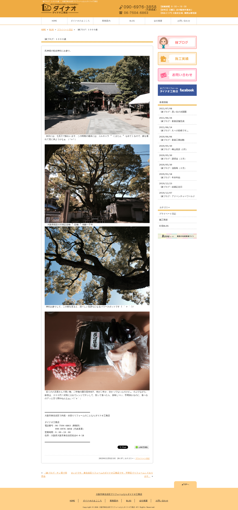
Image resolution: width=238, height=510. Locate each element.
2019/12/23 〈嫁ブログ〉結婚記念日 (170, 185)
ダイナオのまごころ (80, 21)
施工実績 (163, 220)
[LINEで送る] (142, 447)
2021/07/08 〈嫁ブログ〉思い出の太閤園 (173, 110)
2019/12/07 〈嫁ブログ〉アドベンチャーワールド (177, 194)
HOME (54, 21)
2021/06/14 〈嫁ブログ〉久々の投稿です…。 (174, 129)
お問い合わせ (183, 21)
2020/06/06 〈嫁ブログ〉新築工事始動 (171, 138)
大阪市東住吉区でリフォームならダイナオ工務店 (119, 494)
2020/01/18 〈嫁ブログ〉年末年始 (169, 176)
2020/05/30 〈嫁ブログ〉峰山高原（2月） (173, 147)
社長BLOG (164, 226)
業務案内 (106, 21)
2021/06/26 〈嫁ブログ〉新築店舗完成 (171, 119)
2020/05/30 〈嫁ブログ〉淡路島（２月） (173, 166)
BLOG (132, 21)
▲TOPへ (185, 484)
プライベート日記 (65, 29)
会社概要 (158, 21)
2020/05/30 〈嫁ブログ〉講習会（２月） (173, 157)
